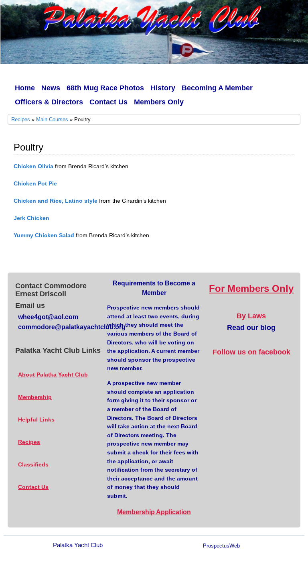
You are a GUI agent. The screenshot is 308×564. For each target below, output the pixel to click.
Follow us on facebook (251, 352)
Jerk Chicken (31, 218)
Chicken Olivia (33, 166)
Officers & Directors (49, 102)
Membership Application (154, 512)
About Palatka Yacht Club (53, 374)
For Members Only (251, 288)
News (50, 88)
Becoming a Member (217, 88)
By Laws (251, 316)
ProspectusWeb (221, 546)
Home (25, 88)
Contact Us (108, 102)
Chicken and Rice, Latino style (55, 201)
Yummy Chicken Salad (44, 235)
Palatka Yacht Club (78, 545)
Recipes (20, 119)
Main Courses (52, 119)
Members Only (159, 102)
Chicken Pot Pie (35, 183)
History (162, 88)
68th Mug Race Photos (105, 88)
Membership (35, 397)
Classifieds (33, 464)
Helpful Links (36, 419)
